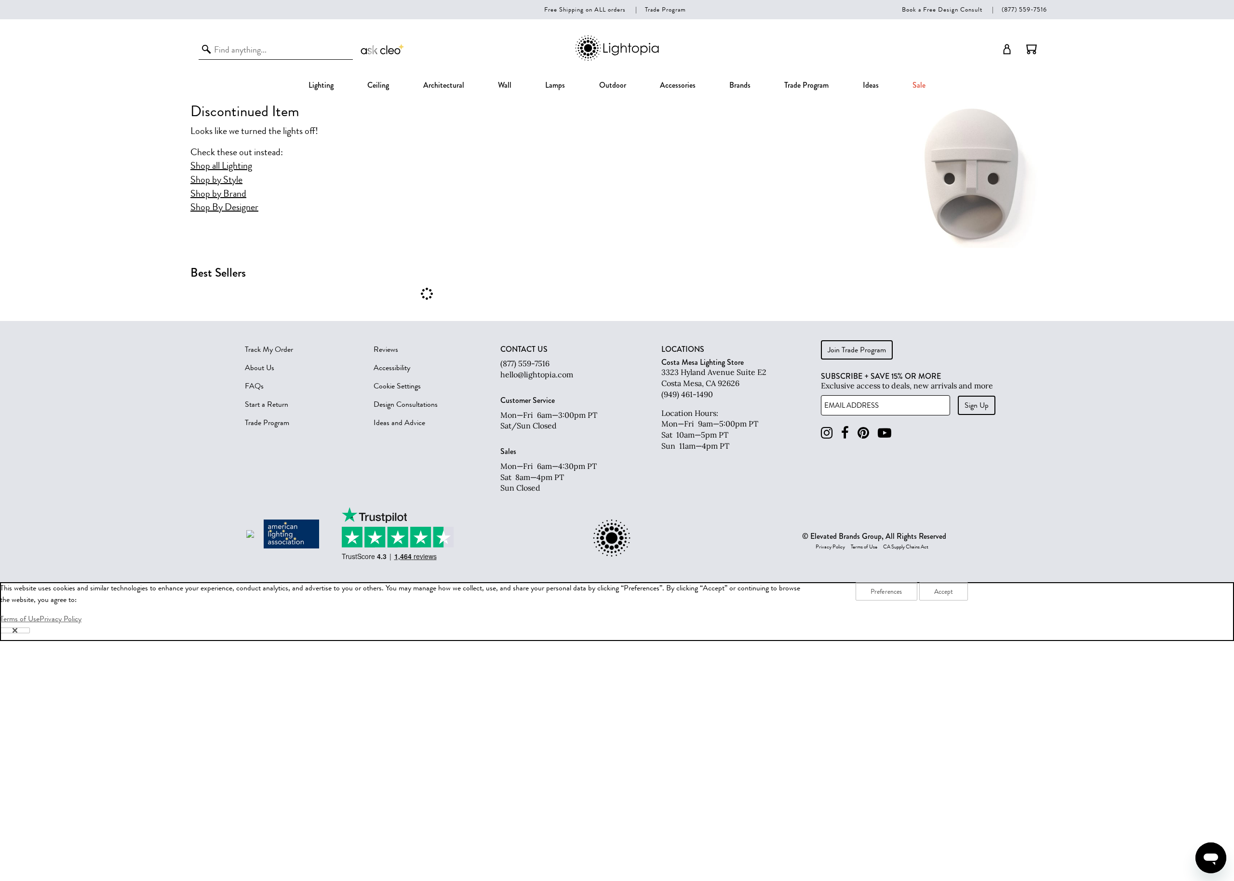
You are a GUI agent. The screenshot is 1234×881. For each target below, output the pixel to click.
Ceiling (378, 85)
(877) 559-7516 (1024, 9)
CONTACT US (524, 349)
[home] (617, 59)
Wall (504, 85)
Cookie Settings (397, 386)
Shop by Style (216, 180)
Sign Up (977, 405)
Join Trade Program (857, 350)
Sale (919, 85)
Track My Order (269, 349)
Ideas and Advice (399, 422)
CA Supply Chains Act (905, 547)
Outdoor (612, 85)
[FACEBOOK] (845, 433)
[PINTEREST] (863, 433)
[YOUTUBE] (884, 433)
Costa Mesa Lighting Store (702, 362)
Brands (740, 85)
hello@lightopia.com (536, 374)
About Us (259, 368)
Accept (943, 592)
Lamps (555, 85)
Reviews (386, 349)
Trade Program (665, 9)
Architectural (443, 85)
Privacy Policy (830, 547)
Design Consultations (406, 404)
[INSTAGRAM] (826, 433)
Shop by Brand (218, 193)
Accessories (678, 85)
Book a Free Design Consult (942, 9)
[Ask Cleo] (383, 49)
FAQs (254, 386)
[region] (617, 611)
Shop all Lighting (221, 166)
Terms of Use (864, 547)
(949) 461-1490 (687, 394)
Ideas (871, 85)
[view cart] (1031, 49)
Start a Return (266, 404)
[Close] (15, 630)
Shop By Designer (224, 207)
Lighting (321, 85)
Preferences (886, 592)
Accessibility (392, 368)
